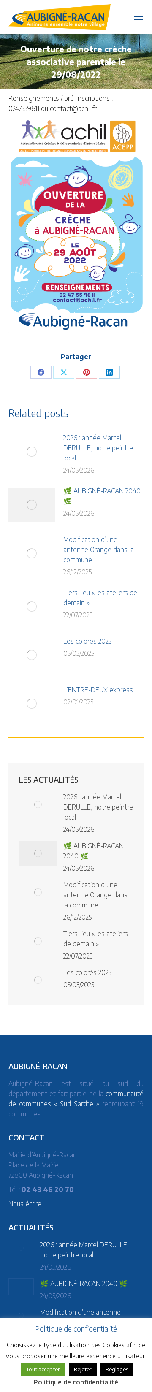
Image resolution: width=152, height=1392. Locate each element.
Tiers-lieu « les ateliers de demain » (100, 597)
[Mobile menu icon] (138, 17)
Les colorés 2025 (87, 641)
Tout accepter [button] (43, 1369)
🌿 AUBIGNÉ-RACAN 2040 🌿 (102, 496)
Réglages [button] (117, 1369)
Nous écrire (24, 1204)
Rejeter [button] (83, 1369)
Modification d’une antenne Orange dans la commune (98, 549)
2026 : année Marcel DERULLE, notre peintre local (98, 447)
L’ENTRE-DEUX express (98, 689)
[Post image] (31, 452)
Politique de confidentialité (76, 1382)
